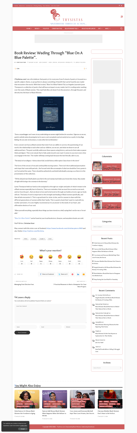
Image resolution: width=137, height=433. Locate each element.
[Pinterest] (72, 274)
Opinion (55, 62)
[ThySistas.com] (69, 16)
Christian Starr (21, 62)
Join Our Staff (99, 342)
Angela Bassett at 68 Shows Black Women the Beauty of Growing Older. (107, 299)
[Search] (121, 28)
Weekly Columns (80, 62)
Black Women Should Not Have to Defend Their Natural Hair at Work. (107, 308)
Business (52, 401)
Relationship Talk (78, 401)
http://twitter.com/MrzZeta (33, 231)
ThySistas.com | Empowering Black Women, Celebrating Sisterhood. (76, 427)
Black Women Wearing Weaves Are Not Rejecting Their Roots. (106, 326)
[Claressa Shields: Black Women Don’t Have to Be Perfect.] (110, 399)
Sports (112, 404)
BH (18, 401)
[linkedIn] (78, 274)
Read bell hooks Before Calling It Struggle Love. (107, 350)
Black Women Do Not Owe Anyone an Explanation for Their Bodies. (106, 335)
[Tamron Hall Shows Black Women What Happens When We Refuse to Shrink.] (54, 399)
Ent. (22, 401)
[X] (121, 5)
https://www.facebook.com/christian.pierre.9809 (64, 228)
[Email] (83, 274)
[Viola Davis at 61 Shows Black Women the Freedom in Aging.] (26, 399)
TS (74, 62)
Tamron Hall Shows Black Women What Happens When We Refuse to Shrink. (54, 413)
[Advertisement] (68, 39)
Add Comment (43, 62)
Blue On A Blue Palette (22, 218)
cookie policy (23, 425)
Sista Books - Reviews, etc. (65, 62)
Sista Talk (28, 404)
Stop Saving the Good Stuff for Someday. (106, 279)
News (50, 62)
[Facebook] (119, 5)
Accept (23, 429)
